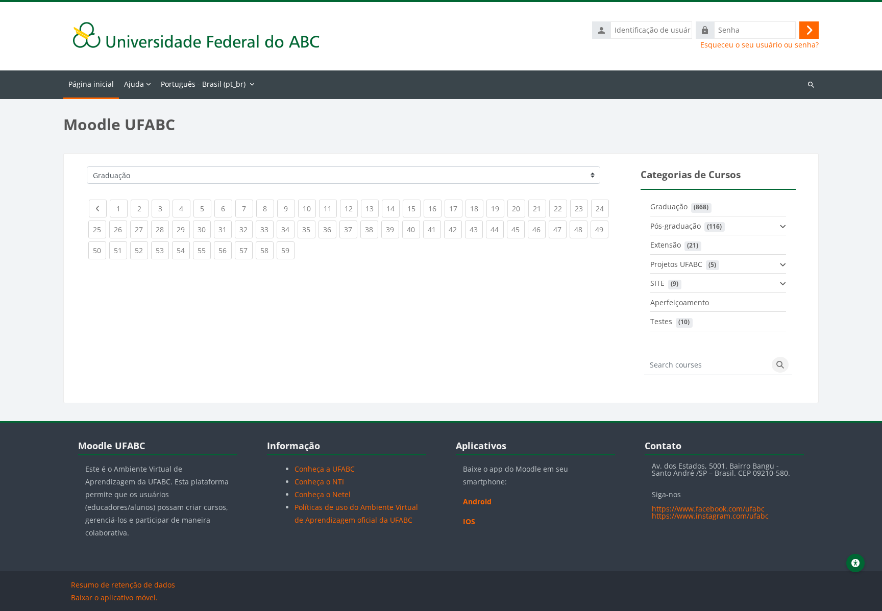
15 (414, 208)
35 (308, 229)
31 (225, 229)
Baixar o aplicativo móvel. (114, 597)
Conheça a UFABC (325, 469)
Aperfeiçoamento (679, 302)
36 (329, 229)
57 (246, 250)
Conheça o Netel (323, 494)
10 (309, 208)
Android (477, 501)
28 (162, 229)
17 (455, 208)
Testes (661, 321)
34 (288, 229)
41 (434, 229)
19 (497, 208)
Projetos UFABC (676, 264)
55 (204, 250)
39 (392, 229)
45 (518, 229)
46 (539, 229)
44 (497, 229)
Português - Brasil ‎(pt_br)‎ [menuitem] (203, 84)
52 (141, 250)
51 (120, 250)
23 (581, 208)
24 (602, 208)
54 (183, 250)
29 (183, 229)
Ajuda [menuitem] (134, 84)
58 (267, 250)
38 (371, 229)
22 (560, 208)
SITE (657, 283)
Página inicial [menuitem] (91, 84)
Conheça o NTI (319, 481)
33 (267, 229)
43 (476, 229)
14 (393, 208)
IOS (469, 521)
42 (455, 229)
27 (141, 229)
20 (518, 208)
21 (539, 208)
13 (372, 208)
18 (476, 208)
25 (99, 229)
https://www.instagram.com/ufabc (710, 516)
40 (413, 229)
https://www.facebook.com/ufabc (708, 509)
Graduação (669, 206)
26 (120, 229)
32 (246, 229)
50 (99, 250)
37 (350, 229)
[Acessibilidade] (855, 563)
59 (288, 250)
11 (330, 208)
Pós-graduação (675, 226)
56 (225, 250)
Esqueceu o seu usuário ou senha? (759, 45)
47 (560, 229)
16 (435, 208)
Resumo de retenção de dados (123, 585)
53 (162, 250)
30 (204, 229)
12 (351, 208)
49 (601, 229)
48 (580, 229)
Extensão (665, 245)
